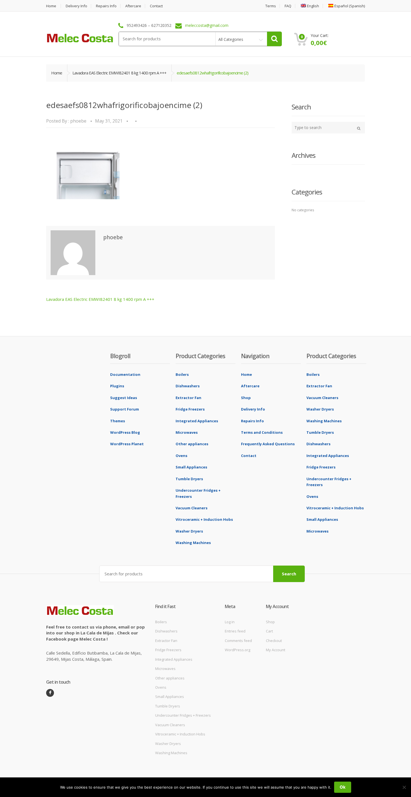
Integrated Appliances (197, 420)
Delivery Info (76, 6)
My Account (275, 649)
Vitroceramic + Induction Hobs (204, 519)
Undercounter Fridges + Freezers (183, 715)
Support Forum (124, 409)
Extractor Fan (188, 397)
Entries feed (235, 631)
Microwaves (187, 432)
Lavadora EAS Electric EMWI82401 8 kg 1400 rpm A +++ (119, 73)
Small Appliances (191, 467)
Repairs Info (106, 6)
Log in (230, 621)
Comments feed (238, 640)
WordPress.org (237, 649)
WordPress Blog (125, 432)
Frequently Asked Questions (268, 443)
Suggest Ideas (123, 397)
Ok (343, 787)
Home (51, 6)
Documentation (125, 374)
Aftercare (133, 6)
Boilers (182, 374)
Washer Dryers (189, 531)
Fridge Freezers (190, 409)
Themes (117, 420)
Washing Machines (193, 542)
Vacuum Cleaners (191, 507)
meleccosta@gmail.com (206, 25)
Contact (156, 6)
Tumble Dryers (189, 478)
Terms (270, 6)
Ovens (181, 455)
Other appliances (192, 443)
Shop (246, 397)
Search (289, 573)
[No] (404, 787)
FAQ (288, 6)
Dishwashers (188, 385)
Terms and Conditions (262, 432)
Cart (269, 631)
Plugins (117, 385)
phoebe (78, 121)
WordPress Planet (127, 443)
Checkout (274, 640)
